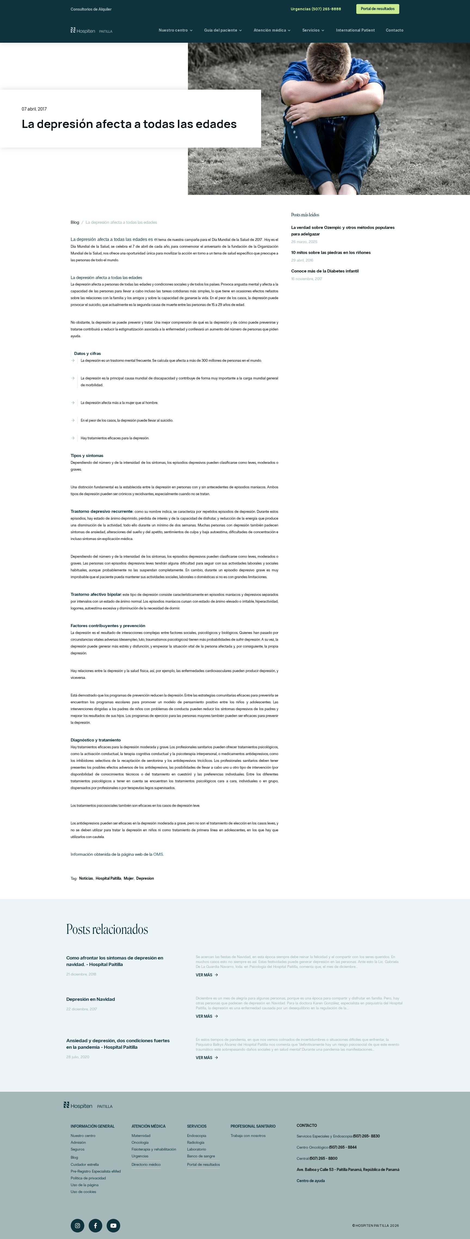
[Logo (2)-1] (88, 1105)
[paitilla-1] (91, 30)
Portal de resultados (378, 9)
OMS (158, 854)
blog (75, 222)
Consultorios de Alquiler (91, 9)
